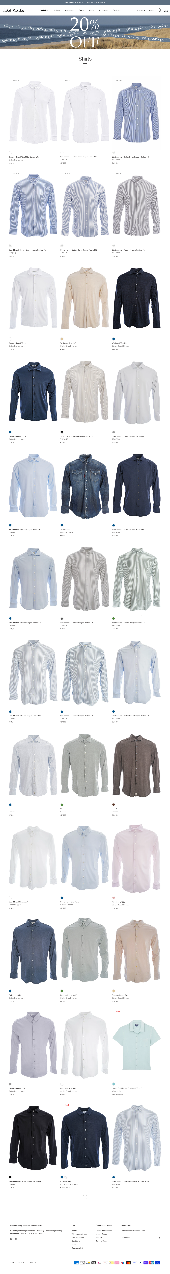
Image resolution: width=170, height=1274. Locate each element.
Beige (61, 339)
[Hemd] (33, 765)
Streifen (113, 152)
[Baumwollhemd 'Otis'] (85, 951)
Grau (113, 432)
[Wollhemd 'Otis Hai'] (136, 299)
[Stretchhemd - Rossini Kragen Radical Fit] (85, 578)
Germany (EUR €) (16, 1262)
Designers (117, 10)
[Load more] (85, 1197)
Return (74, 1231)
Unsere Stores (101, 1234)
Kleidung (56, 10)
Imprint (74, 1244)
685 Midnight (65, 1177)
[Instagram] (16, 1239)
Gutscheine (103, 10)
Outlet (81, 10)
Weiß (10, 152)
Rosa (113, 897)
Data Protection (78, 1238)
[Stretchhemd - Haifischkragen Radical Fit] (85, 392)
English (140, 10)
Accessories (69, 10)
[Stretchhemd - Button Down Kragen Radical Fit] (136, 672)
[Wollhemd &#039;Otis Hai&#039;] (85, 299)
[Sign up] (159, 1238)
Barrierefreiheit (77, 1248)
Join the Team (101, 1241)
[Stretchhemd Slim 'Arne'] (33, 858)
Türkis (113, 1084)
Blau (113, 339)
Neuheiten (44, 10)
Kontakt (99, 1238)
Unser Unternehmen (104, 1231)
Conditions (76, 1241)
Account (152, 10)
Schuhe (91, 10)
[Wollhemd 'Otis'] (33, 951)
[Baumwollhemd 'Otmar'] (33, 299)
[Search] (159, 10)
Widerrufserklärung (79, 1234)
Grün (113, 618)
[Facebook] (11, 1239)
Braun (113, 804)
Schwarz (10, 1177)
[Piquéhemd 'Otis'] (136, 858)
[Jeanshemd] (85, 485)
